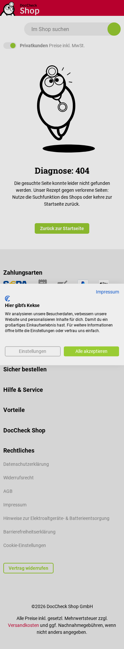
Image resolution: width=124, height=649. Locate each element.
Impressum (107, 291)
